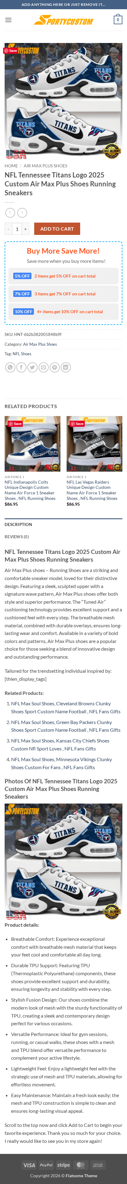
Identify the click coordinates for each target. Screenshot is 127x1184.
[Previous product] (22, 212)
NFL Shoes (22, 353)
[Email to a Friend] (44, 367)
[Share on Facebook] (21, 367)
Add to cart (57, 229)
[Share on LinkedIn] (66, 367)
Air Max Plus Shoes (45, 165)
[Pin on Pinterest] (55, 367)
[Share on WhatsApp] (10, 367)
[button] (8, 19)
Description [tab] (18, 524)
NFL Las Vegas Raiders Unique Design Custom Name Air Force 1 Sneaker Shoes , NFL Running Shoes (92, 490)
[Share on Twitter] (32, 367)
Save (13, 50)
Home (11, 165)
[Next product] (10, 212)
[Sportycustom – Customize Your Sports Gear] (63, 20)
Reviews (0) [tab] (17, 536)
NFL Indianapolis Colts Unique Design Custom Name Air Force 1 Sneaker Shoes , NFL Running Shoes (30, 490)
